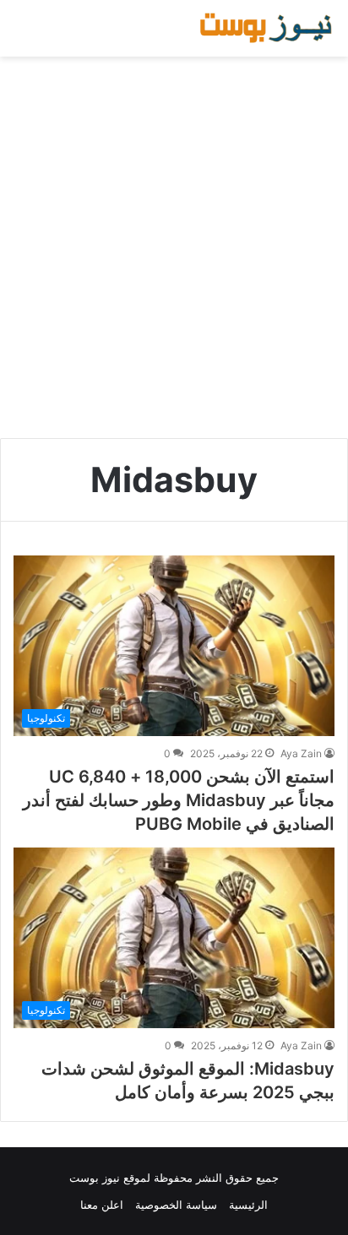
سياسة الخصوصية (176, 1204)
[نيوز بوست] (267, 28)
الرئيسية (248, 1204)
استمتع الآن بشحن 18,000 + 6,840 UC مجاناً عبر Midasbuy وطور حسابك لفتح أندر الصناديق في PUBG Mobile (178, 800)
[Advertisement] (174, 247)
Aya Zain (301, 753)
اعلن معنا (101, 1204)
